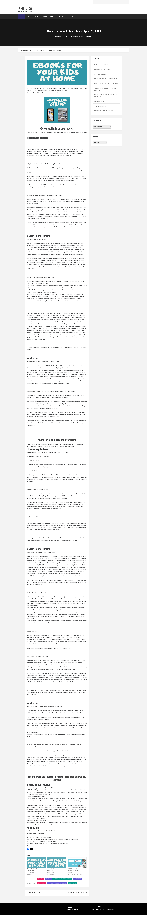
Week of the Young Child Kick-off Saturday (105, 96)
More (71, 17)
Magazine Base (100, 909)
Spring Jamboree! (100, 74)
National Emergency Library (69, 778)
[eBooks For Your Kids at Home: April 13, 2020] (56, 862)
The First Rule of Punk (33, 656)
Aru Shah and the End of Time (35, 309)
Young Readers (62, 17)
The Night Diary (31, 593)
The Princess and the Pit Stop (35, 452)
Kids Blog (25, 8)
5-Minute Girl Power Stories (34, 145)
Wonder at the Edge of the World (36, 788)
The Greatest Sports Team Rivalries (37, 841)
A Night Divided (31, 796)
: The (36, 552)
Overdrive (70, 440)
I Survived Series (47, 538)
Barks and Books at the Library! (105, 78)
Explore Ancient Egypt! (33, 361)
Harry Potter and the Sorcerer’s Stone (75, 690)
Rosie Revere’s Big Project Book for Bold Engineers (41, 391)
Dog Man (29, 517)
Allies (28, 631)
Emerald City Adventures (103, 69)
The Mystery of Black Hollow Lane (36, 277)
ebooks (40, 879)
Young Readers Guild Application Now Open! (105, 89)
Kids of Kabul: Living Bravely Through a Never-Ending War (43, 843)
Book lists (41, 883)
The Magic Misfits (32, 490)
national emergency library (62, 879)
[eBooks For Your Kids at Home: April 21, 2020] (36, 862)
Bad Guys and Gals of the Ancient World (38, 831)
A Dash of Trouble (32, 195)
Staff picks (72, 883)
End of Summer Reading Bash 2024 (106, 83)
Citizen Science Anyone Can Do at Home (73, 892)
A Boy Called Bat (31, 164)
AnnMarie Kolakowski (85, 36)
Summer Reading (48, 17)
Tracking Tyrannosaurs (33, 837)
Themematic (110, 909)
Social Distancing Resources (57, 883)
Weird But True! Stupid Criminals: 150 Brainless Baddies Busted (44, 839)
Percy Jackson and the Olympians (66, 347)
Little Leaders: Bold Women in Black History (39, 706)
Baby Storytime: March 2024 (104, 111)
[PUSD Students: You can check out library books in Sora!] (77, 862)
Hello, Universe (31, 239)
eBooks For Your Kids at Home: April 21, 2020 (40, 893)
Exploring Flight (31, 833)
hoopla (70, 128)
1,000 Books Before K (33, 17)
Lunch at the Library (101, 64)
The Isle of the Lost (32, 820)
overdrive (77, 879)
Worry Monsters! (100, 106)
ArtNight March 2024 (101, 101)
